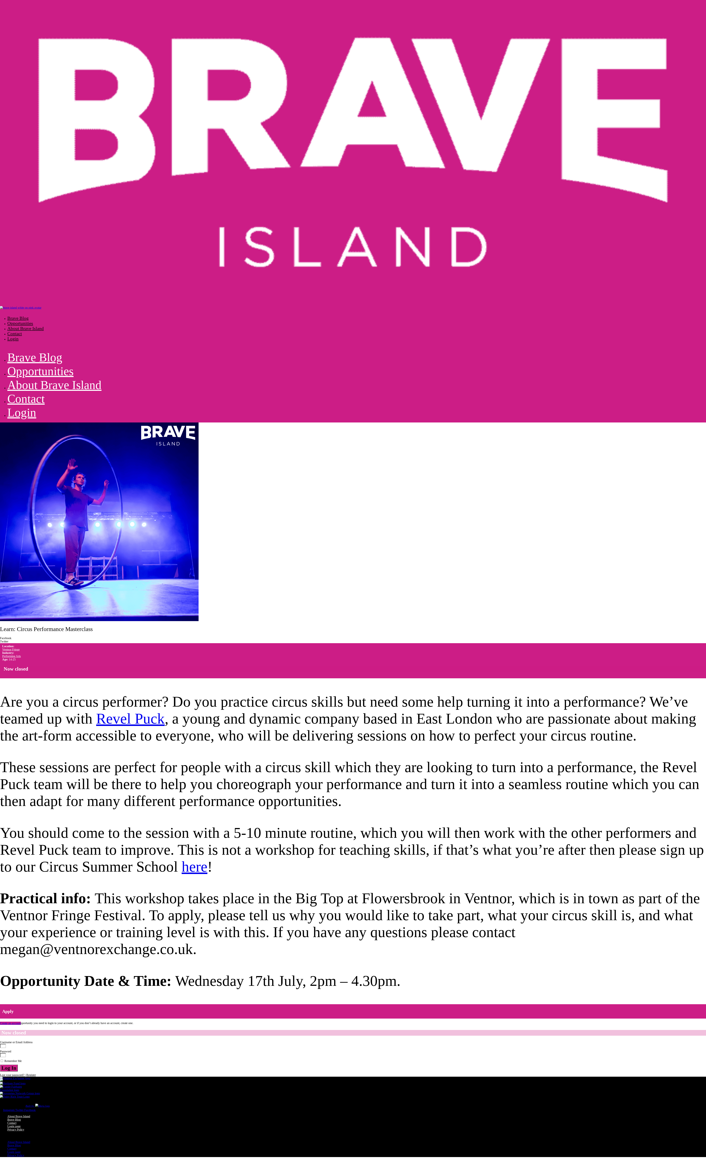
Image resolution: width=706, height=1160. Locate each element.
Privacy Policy (15, 1129)
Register (31, 1074)
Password (5, 1051)
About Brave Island (25, 328)
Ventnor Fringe (11, 649)
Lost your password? (12, 1074)
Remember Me (13, 1061)
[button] (180, 311)
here (194, 866)
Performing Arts (11, 656)
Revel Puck (130, 718)
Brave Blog (18, 318)
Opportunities (20, 323)
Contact (14, 333)
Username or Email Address (16, 1042)
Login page (14, 1126)
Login (13, 338)
